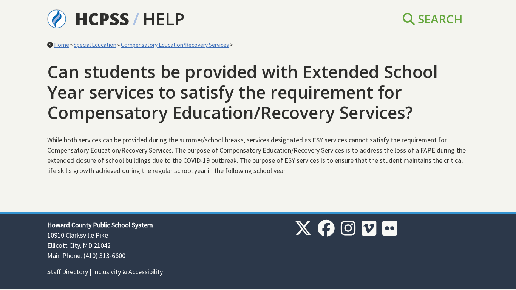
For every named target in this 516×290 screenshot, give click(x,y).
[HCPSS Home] (56, 18)
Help (163, 18)
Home (61, 44)
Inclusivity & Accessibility (128, 271)
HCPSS (102, 18)
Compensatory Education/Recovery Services (175, 44)
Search (439, 19)
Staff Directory (67, 271)
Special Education (95, 44)
